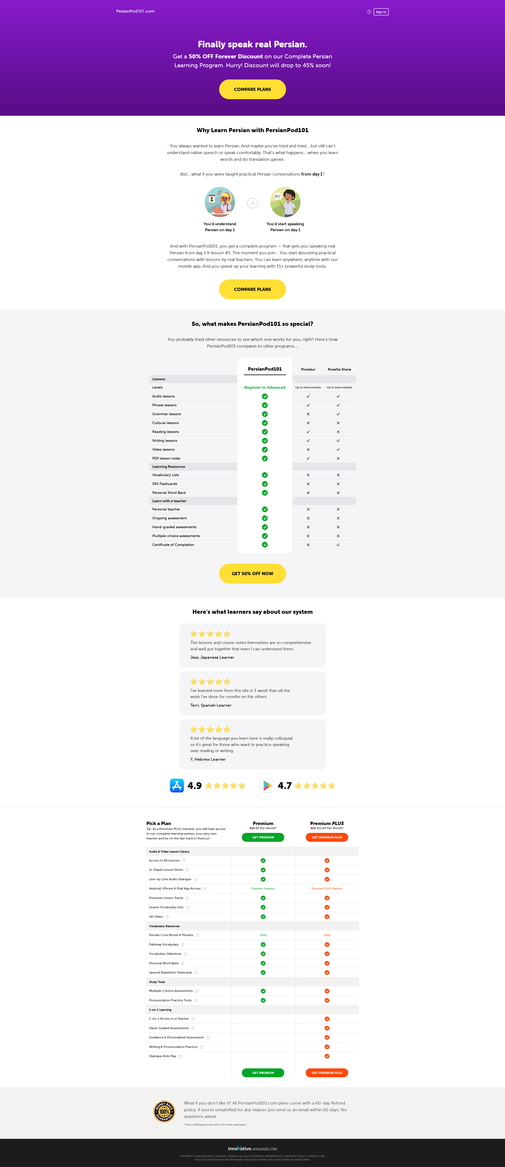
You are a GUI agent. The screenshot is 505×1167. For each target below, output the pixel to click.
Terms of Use (316, 1156)
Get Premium (263, 837)
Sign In (381, 12)
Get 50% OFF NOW (252, 573)
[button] (369, 12)
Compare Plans (252, 89)
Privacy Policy (298, 1156)
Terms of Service (292, 1160)
